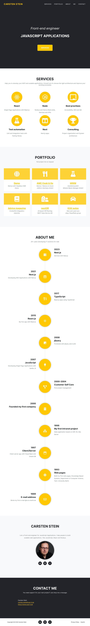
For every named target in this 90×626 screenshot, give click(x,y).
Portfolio (58, 4)
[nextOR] (45, 199)
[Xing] (50, 563)
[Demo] (17, 174)
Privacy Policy (75, 622)
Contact (81, 4)
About (68, 4)
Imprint (83, 622)
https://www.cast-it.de (25, 604)
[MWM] (73, 174)
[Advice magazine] (17, 199)
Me (74, 4)
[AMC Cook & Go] (45, 174)
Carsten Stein (13, 4)
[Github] (45, 563)
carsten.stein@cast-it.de (26, 602)
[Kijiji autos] (73, 199)
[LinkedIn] (40, 563)
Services (48, 4)
